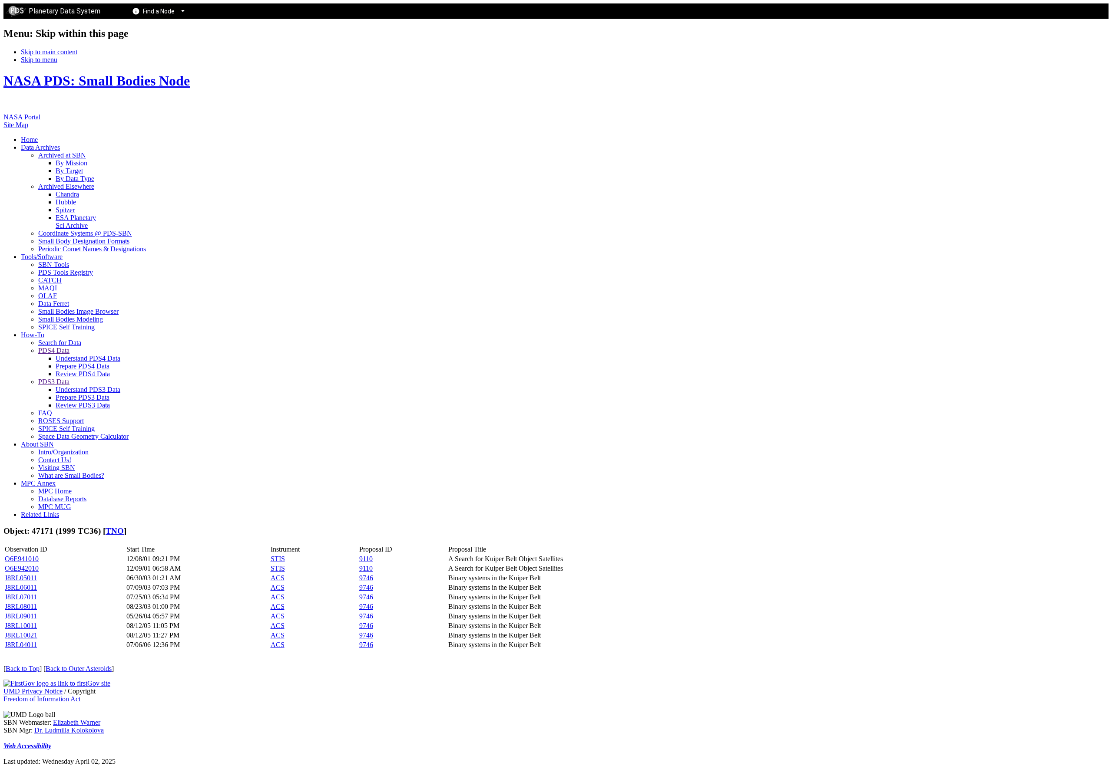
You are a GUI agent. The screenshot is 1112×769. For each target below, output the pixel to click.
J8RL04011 (21, 644)
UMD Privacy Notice (33, 691)
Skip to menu (39, 59)
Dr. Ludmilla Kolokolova (69, 730)
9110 (366, 558)
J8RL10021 (21, 635)
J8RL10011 (21, 625)
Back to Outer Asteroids (79, 668)
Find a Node (159, 11)
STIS (278, 558)
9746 (366, 578)
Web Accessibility (27, 745)
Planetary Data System (64, 11)
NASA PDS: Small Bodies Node (96, 81)
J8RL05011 (21, 578)
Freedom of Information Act (41, 699)
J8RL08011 (21, 606)
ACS (278, 578)
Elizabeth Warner (76, 722)
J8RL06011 (21, 587)
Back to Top (23, 668)
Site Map (15, 124)
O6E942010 (22, 568)
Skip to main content (49, 52)
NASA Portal (21, 117)
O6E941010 (22, 558)
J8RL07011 (21, 597)
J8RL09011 (21, 616)
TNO (115, 531)
